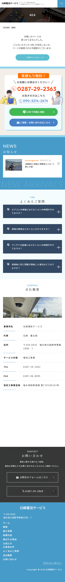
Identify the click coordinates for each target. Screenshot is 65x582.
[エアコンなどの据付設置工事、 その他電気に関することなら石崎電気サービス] (10, 3)
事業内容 (7, 535)
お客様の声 (9, 546)
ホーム (6, 522)
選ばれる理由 (10, 539)
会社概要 (7, 555)
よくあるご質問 (11, 550)
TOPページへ (32, 57)
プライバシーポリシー (52, 563)
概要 (5, 526)
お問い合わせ (10, 559)
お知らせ (7, 543)
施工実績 (7, 530)
